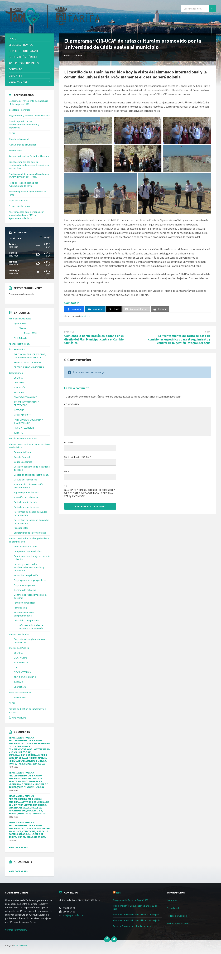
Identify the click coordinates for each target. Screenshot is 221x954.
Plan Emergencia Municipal (22, 144)
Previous (69, 331)
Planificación (20, 607)
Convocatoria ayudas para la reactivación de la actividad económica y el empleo (29, 165)
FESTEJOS (19, 392)
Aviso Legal (173, 908)
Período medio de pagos (27, 507)
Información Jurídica (19, 634)
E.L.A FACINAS (20, 657)
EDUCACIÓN (20, 387)
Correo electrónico (77, 456)
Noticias (78, 55)
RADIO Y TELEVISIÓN (24, 427)
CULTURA (18, 377)
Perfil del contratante (20, 692)
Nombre (69, 442)
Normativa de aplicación (26, 575)
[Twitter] (114, 939)
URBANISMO (20, 686)
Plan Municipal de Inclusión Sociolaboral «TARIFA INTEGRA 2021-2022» (29, 175)
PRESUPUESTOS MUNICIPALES (29, 367)
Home (67, 55)
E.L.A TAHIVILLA (21, 662)
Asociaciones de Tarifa (25, 546)
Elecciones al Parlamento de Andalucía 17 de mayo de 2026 (28, 102)
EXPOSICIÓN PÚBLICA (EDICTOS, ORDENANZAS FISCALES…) (30, 356)
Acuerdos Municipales (20, 318)
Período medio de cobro (26, 502)
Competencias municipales (28, 551)
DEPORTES (15, 75)
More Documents (18, 847)
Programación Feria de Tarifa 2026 (130, 900)
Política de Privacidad (178, 923)
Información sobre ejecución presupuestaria (28, 486)
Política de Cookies (177, 915)
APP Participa (15, 150)
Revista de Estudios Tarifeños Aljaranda (29, 156)
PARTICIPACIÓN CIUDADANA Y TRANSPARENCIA (28, 421)
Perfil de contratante (24, 51)
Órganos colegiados (24, 585)
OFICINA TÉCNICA (22, 672)
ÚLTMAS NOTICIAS (17, 717)
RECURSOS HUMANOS (25, 677)
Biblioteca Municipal (19, 138)
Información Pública (23, 57)
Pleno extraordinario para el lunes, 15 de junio (136, 920)
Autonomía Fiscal (22, 452)
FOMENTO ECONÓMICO (25, 397)
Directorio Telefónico (19, 109)
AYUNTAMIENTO (21, 697)
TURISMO (18, 432)
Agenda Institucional (19, 343)
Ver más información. (16, 929)
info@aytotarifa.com (73, 915)
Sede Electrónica (21, 44)
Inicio (13, 38)
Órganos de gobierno (25, 589)
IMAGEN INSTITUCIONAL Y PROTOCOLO (26, 403)
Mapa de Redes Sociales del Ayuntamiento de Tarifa (23, 184)
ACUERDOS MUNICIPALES (24, 63)
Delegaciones (18, 81)
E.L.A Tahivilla (20, 338)
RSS (118, 892)
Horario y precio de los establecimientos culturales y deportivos (24, 124)
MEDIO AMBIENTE (22, 414)
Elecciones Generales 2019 (22, 438)
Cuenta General (22, 457)
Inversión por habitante (26, 497)
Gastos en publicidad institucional (31, 474)
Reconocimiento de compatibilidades (24, 614)
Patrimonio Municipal (24, 602)
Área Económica (17, 349)
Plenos (22, 328)
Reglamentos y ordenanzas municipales (29, 115)
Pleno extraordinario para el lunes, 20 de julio (136, 914)
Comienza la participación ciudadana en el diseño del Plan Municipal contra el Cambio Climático (94, 339)
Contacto (15, 69)
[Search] (212, 8)
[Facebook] (107, 939)
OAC (16, 667)
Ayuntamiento (21, 323)
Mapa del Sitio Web (18, 200)
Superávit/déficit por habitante (30, 532)
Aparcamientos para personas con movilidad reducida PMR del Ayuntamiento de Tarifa (26, 215)
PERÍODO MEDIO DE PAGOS (27, 362)
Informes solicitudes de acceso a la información (31, 627)
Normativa (172, 900)
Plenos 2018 (30, 333)
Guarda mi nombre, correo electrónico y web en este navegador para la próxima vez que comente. (89, 493)
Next (207, 331)
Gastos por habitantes (25, 479)
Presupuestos (21, 527)
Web (66, 471)
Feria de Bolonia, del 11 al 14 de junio (132, 926)
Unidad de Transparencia (26, 620)
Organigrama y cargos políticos (30, 580)
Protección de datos (19, 206)
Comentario (72, 404)
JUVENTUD (19, 410)
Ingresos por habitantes (26, 492)
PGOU (12, 133)
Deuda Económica (23, 461)
